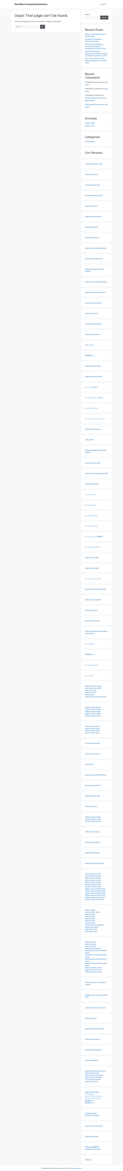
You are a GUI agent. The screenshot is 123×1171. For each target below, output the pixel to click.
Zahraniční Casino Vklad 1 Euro (95, 1007)
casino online (89, 439)
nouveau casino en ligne (93, 821)
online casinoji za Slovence (94, 1075)
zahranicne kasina (91, 806)
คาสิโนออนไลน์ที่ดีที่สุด (92, 1147)
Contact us (103, 4)
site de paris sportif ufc (92, 785)
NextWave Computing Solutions (31, 4)
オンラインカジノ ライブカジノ (95, 418)
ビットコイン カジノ (91, 515)
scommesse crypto (91, 174)
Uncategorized (90, 141)
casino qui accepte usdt (93, 948)
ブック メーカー (90, 494)
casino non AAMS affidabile (94, 925)
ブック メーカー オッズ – (93, 1098)
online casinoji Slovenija (93, 1079)
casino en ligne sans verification (95, 696)
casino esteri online (91, 227)
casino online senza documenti (95, 1071)
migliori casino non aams (93, 216)
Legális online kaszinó (92, 853)
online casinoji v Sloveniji (93, 1077)
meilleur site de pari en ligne (94, 899)
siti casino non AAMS (92, 1115)
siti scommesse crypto (92, 743)
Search (87, 14)
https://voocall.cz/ (91, 1018)
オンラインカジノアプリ (93, 547)
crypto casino (89, 764)
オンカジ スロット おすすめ (94, 397)
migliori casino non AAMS (93, 376)
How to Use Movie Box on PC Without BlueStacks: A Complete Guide (96, 60)
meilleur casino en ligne (93, 429)
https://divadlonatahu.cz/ (93, 1050)
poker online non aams (92, 796)
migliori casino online (92, 557)
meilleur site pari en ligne (93, 967)
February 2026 (90, 123)
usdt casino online (91, 610)
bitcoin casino (89, 694)
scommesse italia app (92, 185)
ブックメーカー (90, 644)
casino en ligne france (92, 334)
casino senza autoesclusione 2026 (96, 473)
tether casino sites (91, 929)
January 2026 (89, 126)
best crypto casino (91, 931)
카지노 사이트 (89, 345)
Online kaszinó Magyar (92, 842)
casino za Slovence (91, 1081)
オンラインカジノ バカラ (93, 578)
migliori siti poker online (93, 366)
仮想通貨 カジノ (90, 654)
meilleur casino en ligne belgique (96, 282)
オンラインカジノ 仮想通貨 (93, 536)
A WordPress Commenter (93, 104)
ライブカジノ (89, 1094)
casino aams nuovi (91, 206)
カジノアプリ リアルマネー (93, 1096)
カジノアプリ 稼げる (91, 387)
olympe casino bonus (92, 237)
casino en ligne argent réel (94, 258)
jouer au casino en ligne (93, 599)
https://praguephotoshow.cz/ (94, 1029)
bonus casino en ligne (92, 620)
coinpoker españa (91, 1113)
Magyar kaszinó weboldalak (94, 863)
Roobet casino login (91, 1136)
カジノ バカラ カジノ (92, 408)
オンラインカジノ (90, 505)
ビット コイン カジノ (92, 665)
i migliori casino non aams (93, 164)
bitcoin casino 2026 (91, 927)
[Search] (42, 27)
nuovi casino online (91, 313)
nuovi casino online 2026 (93, 303)
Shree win (88, 1159)
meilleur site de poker (92, 1092)
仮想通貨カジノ (90, 355)
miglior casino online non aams (95, 292)
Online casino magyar (92, 831)
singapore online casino (93, 1149)
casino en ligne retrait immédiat (95, 248)
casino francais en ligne (93, 874)
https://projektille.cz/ (92, 1060)
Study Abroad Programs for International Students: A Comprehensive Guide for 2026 (95, 46)
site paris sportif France (93, 884)
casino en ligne (90, 910)
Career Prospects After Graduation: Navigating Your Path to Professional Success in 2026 (96, 53)
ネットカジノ (89, 675)
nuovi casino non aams (92, 463)
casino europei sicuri (92, 484)
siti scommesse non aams (93, 195)
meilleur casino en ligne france (95, 889)
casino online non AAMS (93, 686)
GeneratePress (76, 1168)
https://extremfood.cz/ (92, 1039)
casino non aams (90, 690)
